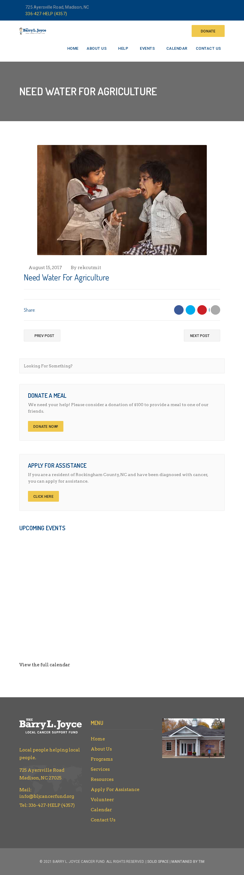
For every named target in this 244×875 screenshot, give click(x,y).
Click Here (43, 497)
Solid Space (158, 862)
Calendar (176, 48)
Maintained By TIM (187, 862)
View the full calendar (44, 664)
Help (123, 48)
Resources (102, 779)
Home (73, 48)
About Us (97, 48)
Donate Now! (45, 427)
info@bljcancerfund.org (46, 796)
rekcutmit (89, 267)
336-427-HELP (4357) (46, 13)
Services (100, 769)
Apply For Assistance (115, 789)
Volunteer (102, 799)
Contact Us (208, 48)
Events (147, 48)
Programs (102, 759)
